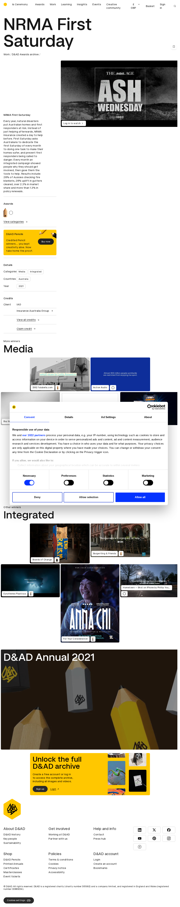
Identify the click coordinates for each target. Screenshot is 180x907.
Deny (37, 497)
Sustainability (12, 843)
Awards (39, 4)
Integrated (36, 271)
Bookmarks (101, 868)
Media (22, 271)
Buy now (45, 241)
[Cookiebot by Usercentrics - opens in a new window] (149, 407)
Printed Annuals (13, 863)
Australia (23, 279)
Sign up (40, 789)
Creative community (113, 6)
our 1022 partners (34, 435)
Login (97, 859)
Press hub (100, 838)
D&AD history (12, 834)
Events (96, 4)
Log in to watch (72, 123)
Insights (82, 4)
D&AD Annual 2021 (49, 657)
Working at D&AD (59, 834)
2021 (21, 286)
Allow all (140, 497)
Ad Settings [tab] (108, 417)
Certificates (11, 868)
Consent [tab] (29, 417)
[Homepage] (5, 4)
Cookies (54, 863)
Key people (10, 838)
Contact (99, 834)
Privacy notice (57, 868)
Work (53, 4)
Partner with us (58, 838)
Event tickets (12, 876)
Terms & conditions (61, 859)
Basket (150, 6)
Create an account (105, 863)
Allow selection (88, 497)
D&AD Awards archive (25, 54)
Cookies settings (16, 900)
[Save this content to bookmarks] (173, 46)
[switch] (69, 482)
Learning (66, 4)
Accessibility (57, 872)
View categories (14, 221)
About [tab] (148, 417)
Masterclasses (13, 872)
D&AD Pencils (12, 859)
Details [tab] (69, 417)
